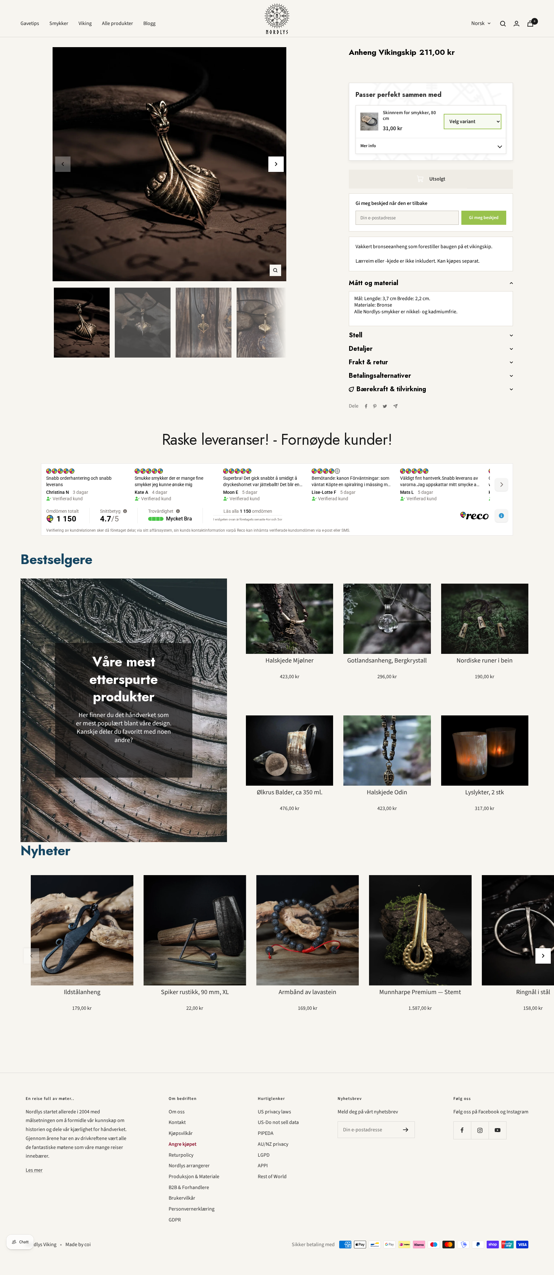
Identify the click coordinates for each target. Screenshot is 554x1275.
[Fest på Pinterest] (374, 406)
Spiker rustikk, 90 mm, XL (195, 992)
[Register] (405, 1129)
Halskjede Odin (387, 792)
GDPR (175, 1219)
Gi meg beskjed (484, 218)
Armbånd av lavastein (307, 992)
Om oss (177, 1111)
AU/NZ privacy (273, 1144)
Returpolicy (181, 1155)
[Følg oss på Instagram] (480, 1130)
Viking (85, 23)
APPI (263, 1165)
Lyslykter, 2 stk (484, 792)
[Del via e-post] (395, 406)
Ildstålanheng (82, 992)
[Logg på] (516, 23)
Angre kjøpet (183, 1144)
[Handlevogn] (530, 24)
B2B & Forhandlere (189, 1187)
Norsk (477, 23)
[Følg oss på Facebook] (462, 1130)
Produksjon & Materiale (194, 1176)
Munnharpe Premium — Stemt (420, 992)
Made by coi (78, 1244)
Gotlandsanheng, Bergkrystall (387, 660)
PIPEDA (265, 1133)
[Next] (276, 164)
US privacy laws (274, 1111)
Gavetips (30, 23)
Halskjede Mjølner (289, 660)
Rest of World (272, 1176)
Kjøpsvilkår (181, 1133)
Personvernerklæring (191, 1208)
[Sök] (503, 24)
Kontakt (177, 1122)
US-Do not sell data (278, 1122)
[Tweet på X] (385, 406)
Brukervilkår (182, 1198)
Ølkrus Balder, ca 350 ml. (290, 792)
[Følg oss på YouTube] (497, 1130)
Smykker (58, 23)
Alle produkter (117, 23)
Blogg (149, 23)
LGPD (264, 1155)
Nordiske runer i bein (485, 660)
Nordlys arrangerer (189, 1165)
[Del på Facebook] (366, 406)
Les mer (34, 1170)
